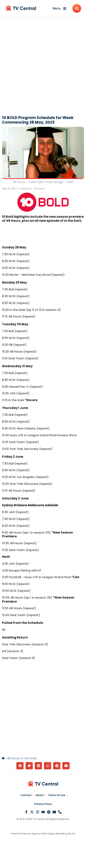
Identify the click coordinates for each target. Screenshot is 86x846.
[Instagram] (37, 812)
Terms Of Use (56, 795)
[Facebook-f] (26, 812)
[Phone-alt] (60, 812)
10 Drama (39, 188)
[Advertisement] (43, 67)
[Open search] (76, 8)
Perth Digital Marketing (54, 833)
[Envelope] (54, 812)
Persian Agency (31, 833)
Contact (26, 795)
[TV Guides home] (21, 8)
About (40, 795)
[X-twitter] (32, 812)
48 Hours (13, 758)
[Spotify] (48, 812)
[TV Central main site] (43, 783)
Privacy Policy (43, 804)
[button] (20, 765)
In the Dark (29, 758)
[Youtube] (43, 812)
